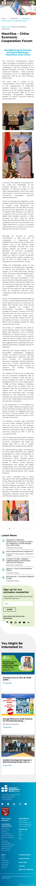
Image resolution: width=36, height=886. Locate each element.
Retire (20, 838)
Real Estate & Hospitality (8, 844)
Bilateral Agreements (24, 822)
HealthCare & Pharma (7, 837)
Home (3, 18)
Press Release (5, 860)
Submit (10, 609)
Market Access (22, 820)
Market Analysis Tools (24, 826)
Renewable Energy (6, 846)
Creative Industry (6, 843)
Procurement (5, 862)
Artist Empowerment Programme (19, 551)
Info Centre (4, 866)
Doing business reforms (25, 824)
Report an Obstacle (26, 869)
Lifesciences (4, 841)
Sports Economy (6, 850)
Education (4, 831)
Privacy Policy (31, 885)
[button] (4, 514)
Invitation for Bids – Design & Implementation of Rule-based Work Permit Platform (18, 560)
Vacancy (3, 868)
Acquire (21, 835)
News (2, 857)
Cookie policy (22, 885)
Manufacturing (5, 848)
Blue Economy (5, 830)
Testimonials (4, 864)
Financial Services (6, 833)
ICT (2, 839)
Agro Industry (5, 828)
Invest (20, 831)
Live (20, 837)
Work (20, 833)
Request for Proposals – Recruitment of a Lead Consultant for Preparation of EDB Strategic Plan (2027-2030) (19, 542)
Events (3, 858)
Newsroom (14, 18)
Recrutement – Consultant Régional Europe (20, 577)
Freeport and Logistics (7, 835)
